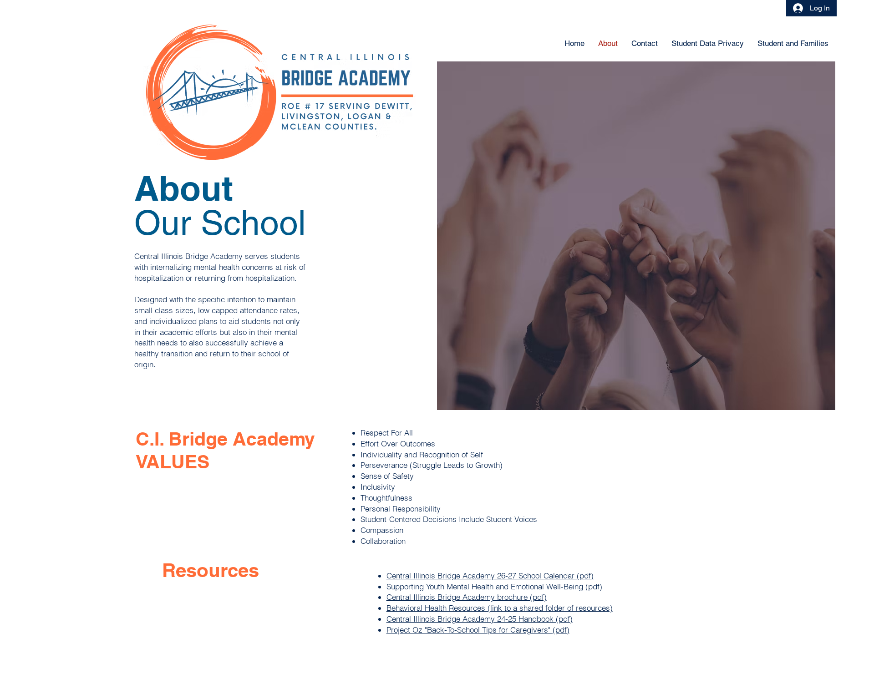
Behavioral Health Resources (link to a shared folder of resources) (499, 608)
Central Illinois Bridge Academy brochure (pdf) (466, 597)
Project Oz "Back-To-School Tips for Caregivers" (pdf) (477, 629)
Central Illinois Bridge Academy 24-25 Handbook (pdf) (479, 618)
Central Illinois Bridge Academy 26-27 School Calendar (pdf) (490, 575)
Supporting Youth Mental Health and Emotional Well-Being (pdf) (494, 586)
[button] (793, 43)
